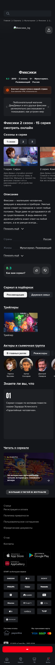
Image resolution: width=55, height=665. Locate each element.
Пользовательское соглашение (21, 521)
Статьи (7, 505)
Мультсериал (41, 78)
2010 (13, 78)
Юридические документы (18, 527)
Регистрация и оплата (16, 509)
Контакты (9, 543)
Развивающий (23, 82)
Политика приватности (16, 515)
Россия (36, 82)
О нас (7, 537)
